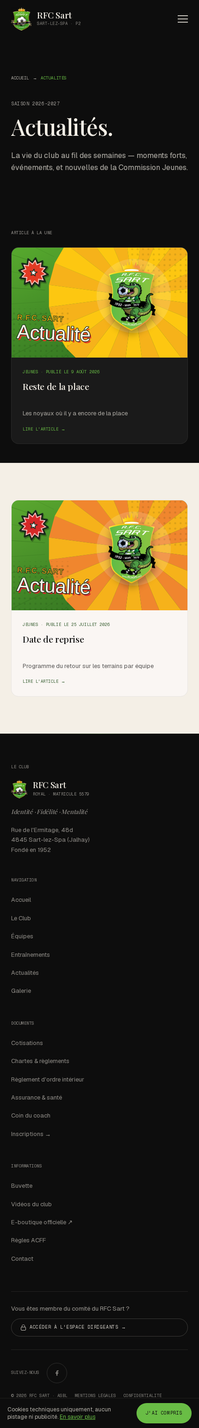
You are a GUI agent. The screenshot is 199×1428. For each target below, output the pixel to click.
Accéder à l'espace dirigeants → (78, 1327)
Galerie (21, 991)
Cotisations (27, 1043)
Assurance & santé (36, 1097)
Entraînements (30, 955)
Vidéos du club (31, 1204)
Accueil (20, 78)
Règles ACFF (28, 1240)
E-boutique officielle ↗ (42, 1222)
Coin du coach (30, 1115)
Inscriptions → (31, 1134)
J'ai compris (164, 1413)
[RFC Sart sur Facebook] (57, 1373)
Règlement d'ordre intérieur (47, 1079)
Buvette (21, 1186)
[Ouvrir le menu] (183, 19)
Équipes (22, 936)
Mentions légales (95, 1395)
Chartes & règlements (40, 1061)
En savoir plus (77, 1417)
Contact (22, 1259)
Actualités (25, 973)
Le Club (21, 918)
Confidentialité (143, 1395)
